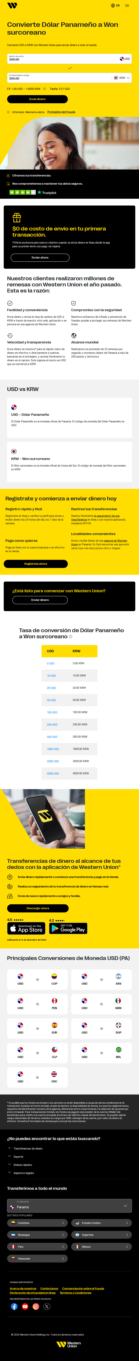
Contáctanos (49, 1288)
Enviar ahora (40, 257)
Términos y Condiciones (75, 1292)
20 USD (51, 688)
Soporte (18, 1156)
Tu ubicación (23, 1201)
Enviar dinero (40, 600)
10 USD (51, 675)
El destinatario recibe (19, 75)
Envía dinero (37, 99)
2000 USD (53, 761)
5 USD (50, 663)
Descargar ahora (38, 908)
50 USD (51, 700)
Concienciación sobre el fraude (83, 1288)
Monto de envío (16, 56)
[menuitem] (12, 5)
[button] (115, 6)
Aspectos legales (24, 1173)
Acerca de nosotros (23, 1288)
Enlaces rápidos (23, 1165)
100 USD (52, 712)
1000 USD (53, 749)
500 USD (52, 737)
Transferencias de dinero (28, 1148)
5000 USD (53, 773)
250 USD (52, 724)
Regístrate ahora (35, 563)
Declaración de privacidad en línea (33, 1292)
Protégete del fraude (61, 112)
